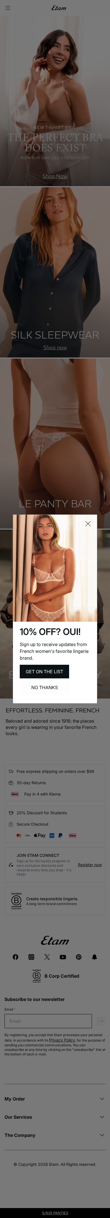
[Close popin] (88, 524)
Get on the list (44, 671)
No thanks (44, 687)
